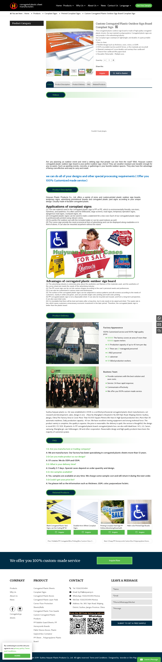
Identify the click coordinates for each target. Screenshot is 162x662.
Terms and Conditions (98, 658)
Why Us (13, 592)
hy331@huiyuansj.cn (85, 592)
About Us (14, 596)
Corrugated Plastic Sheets (44, 588)
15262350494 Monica (91, 596)
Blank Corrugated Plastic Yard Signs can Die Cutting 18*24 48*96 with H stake (57, 527)
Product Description (62, 84)
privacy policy (19, 648)
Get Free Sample (144, 5)
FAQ (88, 84)
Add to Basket (122, 73)
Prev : (71, 541)
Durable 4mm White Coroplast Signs (85, 527)
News (12, 600)
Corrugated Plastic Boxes (44, 596)
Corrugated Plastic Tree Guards (46, 611)
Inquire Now (114, 560)
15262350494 (82, 588)
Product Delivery (79, 84)
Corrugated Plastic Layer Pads (46, 600)
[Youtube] (20, 609)
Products (13, 588)
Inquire (102, 73)
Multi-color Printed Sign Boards (138, 526)
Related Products (99, 84)
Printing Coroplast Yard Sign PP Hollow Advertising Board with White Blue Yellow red (111, 527)
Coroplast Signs (40, 592)
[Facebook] (12, 609)
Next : (128, 541)
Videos (50, 84)
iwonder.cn (124, 658)
